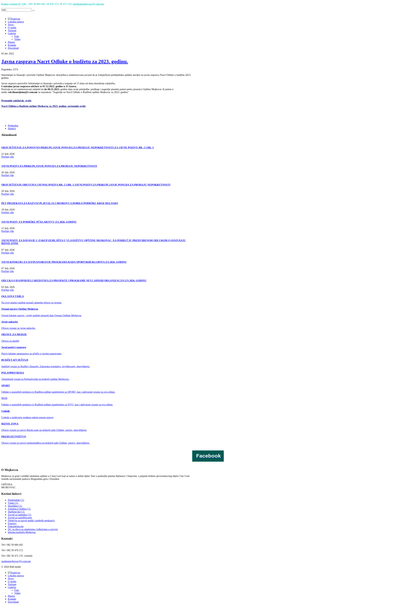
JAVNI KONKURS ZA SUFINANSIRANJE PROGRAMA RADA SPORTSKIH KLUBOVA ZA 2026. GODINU (64, 262)
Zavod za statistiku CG (19, 514)
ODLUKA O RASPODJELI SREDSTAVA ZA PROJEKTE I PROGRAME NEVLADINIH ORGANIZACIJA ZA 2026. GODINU (74, 280)
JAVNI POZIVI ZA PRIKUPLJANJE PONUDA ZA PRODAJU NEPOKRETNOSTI (49, 166)
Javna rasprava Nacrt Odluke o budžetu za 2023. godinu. (64, 61)
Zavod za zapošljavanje (20, 517)
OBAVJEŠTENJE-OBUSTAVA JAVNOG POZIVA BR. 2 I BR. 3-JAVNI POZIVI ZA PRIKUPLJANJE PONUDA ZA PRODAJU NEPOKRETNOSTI (85, 184)
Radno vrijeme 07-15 (12, 4)
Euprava (12, 523)
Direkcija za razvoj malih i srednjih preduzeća (31, 520)
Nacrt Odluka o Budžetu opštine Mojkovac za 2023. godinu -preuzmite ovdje (43, 106)
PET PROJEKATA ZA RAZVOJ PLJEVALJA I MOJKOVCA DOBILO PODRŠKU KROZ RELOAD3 (59, 203)
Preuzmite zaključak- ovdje (16, 100)
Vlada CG (13, 503)
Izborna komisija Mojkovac (22, 532)
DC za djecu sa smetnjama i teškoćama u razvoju (33, 529)
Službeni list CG (16, 511)
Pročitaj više (7, 156)
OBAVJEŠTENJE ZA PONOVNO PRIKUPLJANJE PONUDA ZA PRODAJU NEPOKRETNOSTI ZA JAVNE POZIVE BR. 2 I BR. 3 (77, 147)
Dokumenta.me (16, 526)
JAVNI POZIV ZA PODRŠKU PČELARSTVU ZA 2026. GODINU (39, 222)
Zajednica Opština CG (19, 508)
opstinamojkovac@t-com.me (88, 4)
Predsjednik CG (16, 500)
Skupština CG (15, 506)
